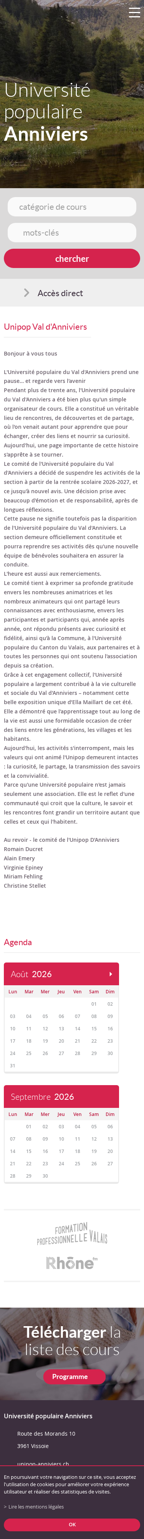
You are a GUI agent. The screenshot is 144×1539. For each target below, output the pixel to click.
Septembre (42, 1097)
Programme (70, 1376)
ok (72, 1524)
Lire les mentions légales (36, 1507)
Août (31, 974)
